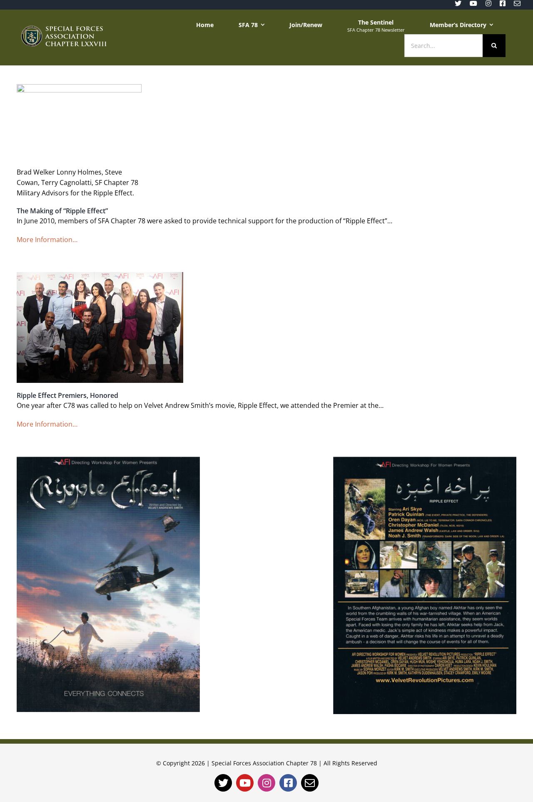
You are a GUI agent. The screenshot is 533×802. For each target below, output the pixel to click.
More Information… (47, 239)
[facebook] (503, 3)
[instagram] (488, 3)
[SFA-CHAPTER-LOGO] (63, 28)
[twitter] (458, 3)
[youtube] (473, 3)
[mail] (517, 3)
